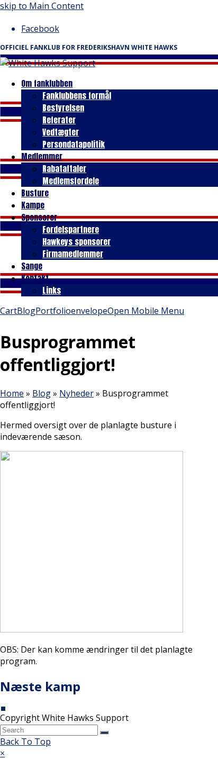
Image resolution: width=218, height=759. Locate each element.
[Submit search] (104, 732)
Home (12, 393)
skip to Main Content (42, 6)
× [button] (2, 753)
